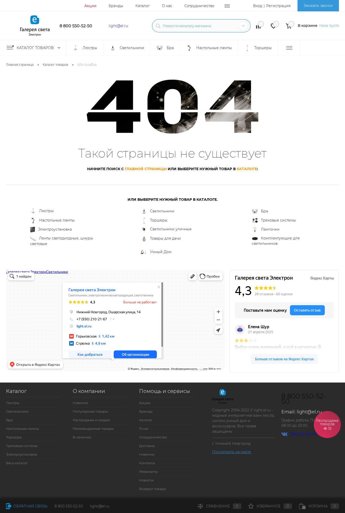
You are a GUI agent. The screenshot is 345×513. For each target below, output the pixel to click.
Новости (146, 480)
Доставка (147, 446)
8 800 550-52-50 (76, 26)
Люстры (46, 211)
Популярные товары (90, 411)
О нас (167, 6)
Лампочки (270, 229)
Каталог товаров (36, 48)
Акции (90, 6)
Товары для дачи (165, 238)
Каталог (142, 6)
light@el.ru (118, 26)
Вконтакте (303, 434)
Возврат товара (152, 489)
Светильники (162, 211)
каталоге (247, 169)
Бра (264, 211)
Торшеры (158, 220)
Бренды (116, 6)
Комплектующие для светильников (276, 241)
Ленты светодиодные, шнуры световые (61, 241)
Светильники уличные (171, 229)
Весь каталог (17, 463)
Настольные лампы (57, 220)
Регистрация (278, 6)
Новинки (80, 403)
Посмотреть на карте (231, 452)
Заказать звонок (318, 5)
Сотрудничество (199, 6)
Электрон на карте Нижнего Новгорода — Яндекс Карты (172, 369)
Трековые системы (278, 220)
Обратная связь (29, 506)
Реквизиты (148, 472)
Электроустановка (55, 229)
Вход (257, 6)
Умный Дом (160, 252)
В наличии (82, 437)
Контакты (147, 463)
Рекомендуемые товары (93, 429)
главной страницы (146, 169)
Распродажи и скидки (91, 420)
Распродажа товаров (327, 424)
